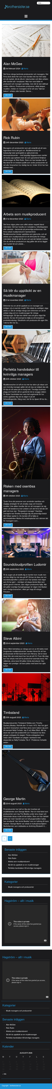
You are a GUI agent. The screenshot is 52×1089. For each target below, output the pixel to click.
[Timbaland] (26, 689)
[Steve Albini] (26, 615)
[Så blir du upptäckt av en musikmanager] (26, 267)
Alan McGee (12, 63)
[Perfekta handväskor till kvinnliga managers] (26, 346)
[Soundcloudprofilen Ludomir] (26, 542)
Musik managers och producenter (21, 887)
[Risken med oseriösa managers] (26, 442)
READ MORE (8, 95)
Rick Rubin (11, 137)
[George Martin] (26, 770)
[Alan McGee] (26, 40)
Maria (25, 68)
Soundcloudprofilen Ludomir (24, 564)
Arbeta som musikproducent (24, 214)
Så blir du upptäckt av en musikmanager (22, 293)
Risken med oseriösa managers (19, 488)
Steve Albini (12, 638)
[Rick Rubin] (26, 114)
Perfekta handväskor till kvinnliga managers (21, 372)
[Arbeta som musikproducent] (26, 191)
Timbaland (11, 712)
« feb (4, 1074)
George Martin (14, 798)
